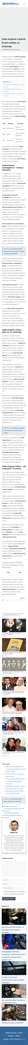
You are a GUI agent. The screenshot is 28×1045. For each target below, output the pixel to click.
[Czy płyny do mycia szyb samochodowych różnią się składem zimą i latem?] (14, 968)
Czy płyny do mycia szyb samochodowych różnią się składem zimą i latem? (13, 979)
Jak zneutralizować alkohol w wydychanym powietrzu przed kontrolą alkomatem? (12, 815)
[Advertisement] (14, 23)
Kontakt (20, 1032)
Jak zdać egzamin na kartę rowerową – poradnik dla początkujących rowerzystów (15, 781)
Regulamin (11, 1035)
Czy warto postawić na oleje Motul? (13, 1023)
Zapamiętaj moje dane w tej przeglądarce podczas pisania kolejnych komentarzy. (15, 893)
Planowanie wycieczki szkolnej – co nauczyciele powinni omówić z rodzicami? (13, 929)
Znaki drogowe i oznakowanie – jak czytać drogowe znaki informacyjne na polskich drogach (16, 769)
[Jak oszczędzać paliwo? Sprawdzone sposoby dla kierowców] (14, 991)
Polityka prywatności (11, 1032)
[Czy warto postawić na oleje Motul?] (14, 1012)
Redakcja (17, 1035)
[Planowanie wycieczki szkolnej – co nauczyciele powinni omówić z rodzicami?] (14, 917)
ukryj (11, 82)
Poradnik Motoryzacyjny (10, 806)
